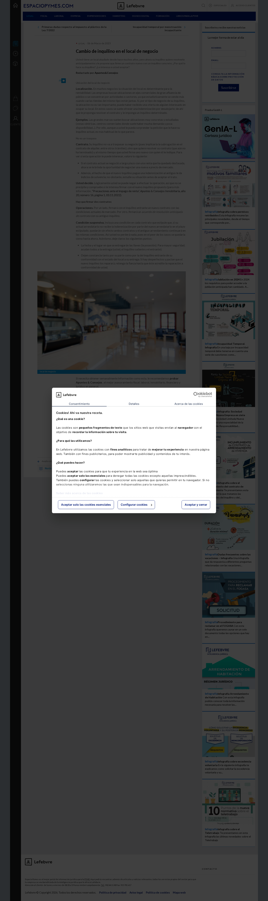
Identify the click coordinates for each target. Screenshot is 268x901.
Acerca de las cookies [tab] (188, 404)
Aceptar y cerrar (196, 504)
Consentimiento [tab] (79, 404)
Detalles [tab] (134, 404)
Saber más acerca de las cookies (79, 493)
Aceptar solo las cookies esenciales (86, 504)
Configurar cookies (134, 504)
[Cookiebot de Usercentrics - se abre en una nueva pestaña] (196, 395)
